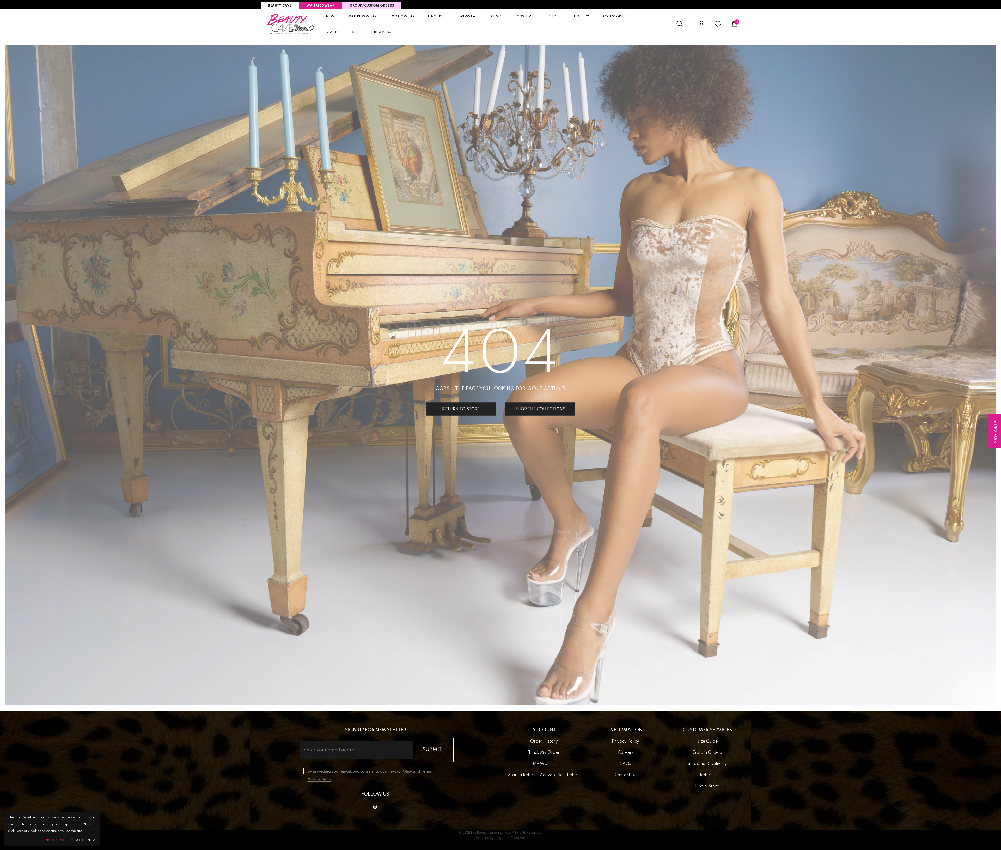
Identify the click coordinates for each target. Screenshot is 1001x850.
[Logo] (289, 24)
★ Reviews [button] (995, 431)
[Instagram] (375, 807)
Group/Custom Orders (372, 5)
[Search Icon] (682, 24)
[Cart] (734, 26)
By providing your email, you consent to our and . (370, 775)
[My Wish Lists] (718, 26)
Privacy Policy (399, 771)
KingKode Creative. (510, 838)
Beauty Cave (279, 5)
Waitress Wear (320, 5)
